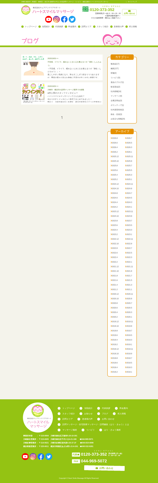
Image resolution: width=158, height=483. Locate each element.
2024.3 (128, 202)
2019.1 (128, 344)
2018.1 (128, 372)
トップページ (31, 26)
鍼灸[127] (114, 68)
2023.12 (115, 211)
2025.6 (114, 170)
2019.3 (128, 340)
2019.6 (114, 335)
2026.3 (128, 147)
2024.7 (128, 193)
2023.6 (114, 225)
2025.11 (129, 156)
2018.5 (128, 363)
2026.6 (114, 143)
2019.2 (114, 344)
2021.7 (128, 276)
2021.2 (114, 289)
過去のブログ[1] (117, 82)
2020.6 (114, 308)
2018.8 (114, 358)
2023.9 (128, 216)
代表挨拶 (59, 26)
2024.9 (128, 189)
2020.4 (114, 312)
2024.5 (128, 198)
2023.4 (114, 230)
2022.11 (129, 239)
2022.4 (114, 257)
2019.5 (128, 335)
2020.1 (128, 317)
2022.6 (114, 253)
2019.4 (114, 340)
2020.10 (115, 299)
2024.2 (114, 207)
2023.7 (128, 221)
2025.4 (114, 175)
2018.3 (128, 367)
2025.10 (115, 161)
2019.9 (128, 326)
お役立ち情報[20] (118, 119)
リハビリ (90, 430)
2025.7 (128, 166)
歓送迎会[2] (115, 87)
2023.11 (129, 211)
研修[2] (113, 73)
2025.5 (128, 170)
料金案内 (72, 26)
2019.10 (115, 326)
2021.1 (128, 289)
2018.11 (129, 349)
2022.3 (128, 257)
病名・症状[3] (116, 114)
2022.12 (115, 239)
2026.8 (114, 138)
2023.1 (128, 234)
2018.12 (115, 349)
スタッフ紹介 (102, 26)
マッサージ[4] (116, 96)
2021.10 (115, 271)
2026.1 (128, 152)
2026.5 (128, 143)
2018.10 (115, 354)
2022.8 (114, 248)
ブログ (105, 413)
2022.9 (128, 244)
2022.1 (128, 262)
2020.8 (114, 303)
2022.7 (128, 248)
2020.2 (114, 317)
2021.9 (128, 271)
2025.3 (128, 175)
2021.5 (128, 280)
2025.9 (128, 161)
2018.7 (128, 358)
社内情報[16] (116, 91)
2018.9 (128, 354)
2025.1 (128, 179)
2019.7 (128, 331)
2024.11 (129, 184)
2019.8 (114, 331)
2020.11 (129, 294)
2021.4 (114, 285)
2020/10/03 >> (74, 61)
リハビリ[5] (115, 78)
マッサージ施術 (69, 430)
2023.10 (115, 216)
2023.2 (114, 234)
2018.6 (114, 363)
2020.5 (128, 308)
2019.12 (115, 322)
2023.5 (128, 225)
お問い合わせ (108, 419)
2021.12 (115, 267)
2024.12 (115, 184)
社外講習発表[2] (117, 110)
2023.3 (128, 230)
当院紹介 (46, 26)
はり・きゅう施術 (112, 430)
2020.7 (128, 303)
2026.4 (114, 147)
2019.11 (129, 322)
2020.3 (128, 312)
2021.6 (114, 280)
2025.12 (115, 156)
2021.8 (114, 276)
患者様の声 (119, 26)
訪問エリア (86, 26)
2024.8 (114, 193)
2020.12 (115, 294)
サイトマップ (132, 2)
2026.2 (114, 152)
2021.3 (128, 285)
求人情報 (133, 26)
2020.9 (128, 299)
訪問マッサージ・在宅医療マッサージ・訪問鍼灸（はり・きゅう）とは (95, 424)
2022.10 (115, 244)
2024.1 (128, 207)
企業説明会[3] (116, 101)
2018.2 (114, 372)
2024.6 (114, 198)
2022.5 (128, 253)
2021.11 (129, 267)
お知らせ (88, 413)
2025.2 (114, 179)
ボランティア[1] (117, 105)
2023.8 (114, 221)
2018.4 (114, 367)
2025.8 (114, 166)
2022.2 (114, 262)
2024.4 (114, 202)
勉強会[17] (115, 64)
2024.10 (115, 189)
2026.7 (128, 138)
